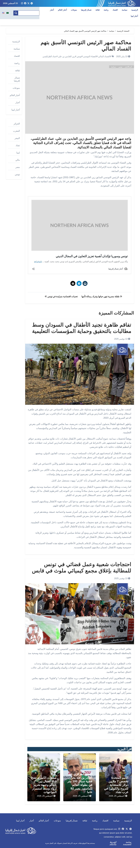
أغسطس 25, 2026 (117, 796)
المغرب (16, 131)
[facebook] (25, 3)
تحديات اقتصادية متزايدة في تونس (62, 296)
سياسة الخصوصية (127, 843)
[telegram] (32, 3)
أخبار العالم (62, 10)
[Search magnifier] (16, 13)
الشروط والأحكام (113, 843)
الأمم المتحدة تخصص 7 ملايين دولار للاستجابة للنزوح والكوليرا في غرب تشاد (116, 785)
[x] (28, 3)
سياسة (124, 10)
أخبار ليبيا (15, 110)
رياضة (106, 10)
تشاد (18, 145)
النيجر (17, 138)
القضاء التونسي (90, 56)
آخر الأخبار (128, 67)
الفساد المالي (104, 56)
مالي (17, 160)
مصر (17, 167)
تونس (79, 56)
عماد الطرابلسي (49, 56)
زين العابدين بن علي (66, 56)
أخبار (52, 10)
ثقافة (98, 10)
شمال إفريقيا (86, 10)
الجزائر (17, 123)
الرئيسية (134, 10)
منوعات (74, 10)
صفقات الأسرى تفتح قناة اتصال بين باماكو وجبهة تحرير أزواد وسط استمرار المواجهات (44, 785)
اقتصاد (115, 10)
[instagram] (22, 3)
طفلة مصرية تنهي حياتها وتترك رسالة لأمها (100, 296)
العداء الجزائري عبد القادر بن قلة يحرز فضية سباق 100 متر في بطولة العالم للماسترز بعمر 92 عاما (79, 783)
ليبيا (18, 152)
